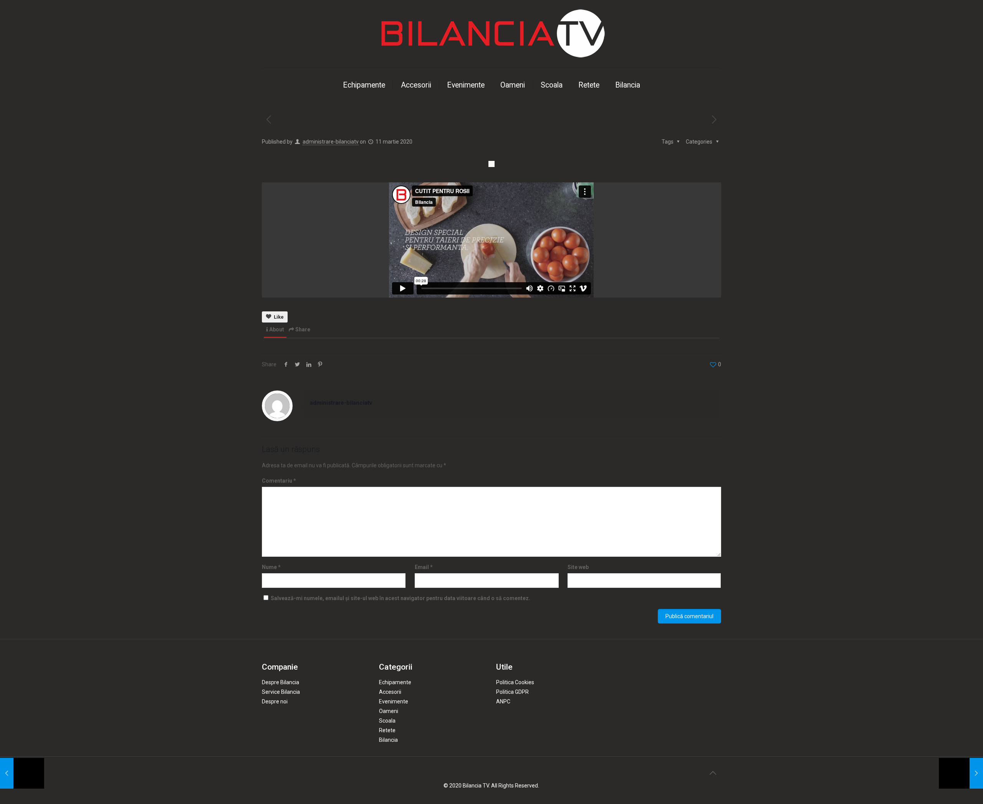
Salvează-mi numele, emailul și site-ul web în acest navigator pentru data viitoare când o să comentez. (400, 598)
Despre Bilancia (280, 682)
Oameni (388, 711)
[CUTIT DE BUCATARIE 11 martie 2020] (22, 773)
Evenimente (393, 701)
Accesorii (390, 692)
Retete (387, 730)
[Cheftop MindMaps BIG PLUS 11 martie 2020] (961, 773)
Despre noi (275, 701)
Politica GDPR (512, 692)
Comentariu (279, 481)
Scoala (387, 721)
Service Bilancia (281, 692)
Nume (271, 567)
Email (424, 567)
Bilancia (388, 740)
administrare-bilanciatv (331, 142)
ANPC (503, 701)
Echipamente (395, 682)
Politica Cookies (515, 682)
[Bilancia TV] (491, 34)
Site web (578, 567)
